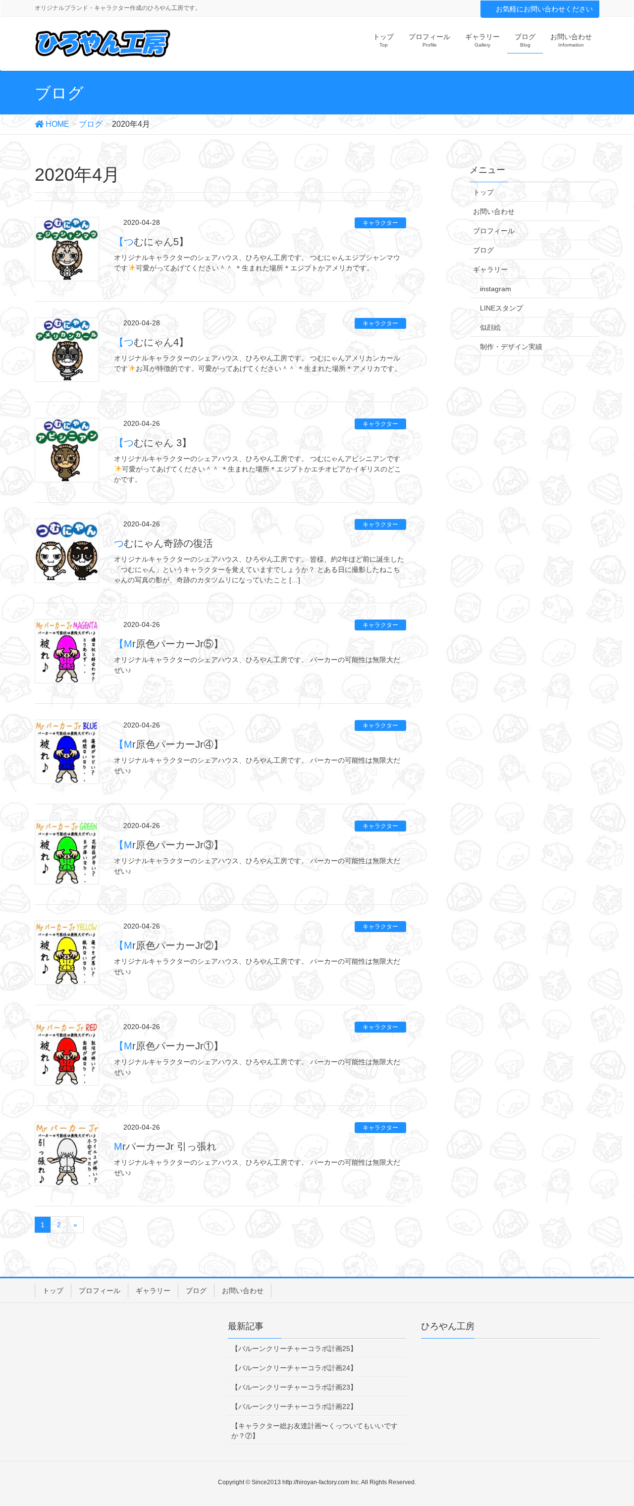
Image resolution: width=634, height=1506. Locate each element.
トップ (483, 192)
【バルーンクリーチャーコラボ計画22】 (294, 1406)
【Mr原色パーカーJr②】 (168, 945)
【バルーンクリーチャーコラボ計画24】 (294, 1368)
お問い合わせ (494, 211)
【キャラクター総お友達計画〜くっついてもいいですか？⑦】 (314, 1431)
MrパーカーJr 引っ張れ (165, 1146)
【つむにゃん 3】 (153, 442)
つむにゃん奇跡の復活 (163, 543)
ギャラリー (490, 269)
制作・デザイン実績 (511, 347)
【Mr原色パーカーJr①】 (168, 1045)
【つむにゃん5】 (151, 241)
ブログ (483, 250)
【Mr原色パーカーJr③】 (168, 844)
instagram (495, 289)
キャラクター (380, 222)
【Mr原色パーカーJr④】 (168, 744)
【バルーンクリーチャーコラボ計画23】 (294, 1387)
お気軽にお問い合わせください (544, 9)
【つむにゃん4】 (151, 342)
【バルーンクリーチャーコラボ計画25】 (294, 1348)
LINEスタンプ (501, 308)
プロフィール (494, 231)
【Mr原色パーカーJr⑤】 (168, 643)
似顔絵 (490, 327)
